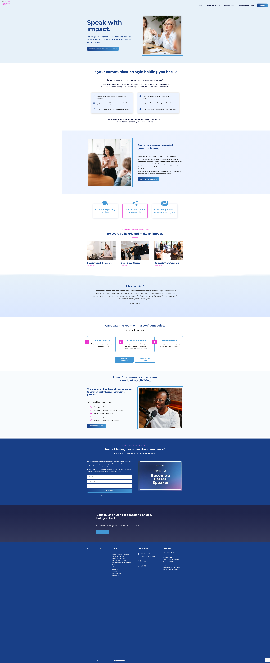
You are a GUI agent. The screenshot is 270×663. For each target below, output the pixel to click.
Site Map (115, 571)
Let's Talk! (102, 532)
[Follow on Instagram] (145, 565)
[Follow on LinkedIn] (142, 565)
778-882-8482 (145, 554)
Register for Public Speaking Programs (103, 49)
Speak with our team (145, 359)
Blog (252, 5)
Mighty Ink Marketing (119, 660)
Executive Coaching (244, 5)
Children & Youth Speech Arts (121, 562)
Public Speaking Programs (120, 554)
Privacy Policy (113, 495)
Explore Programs (124, 359)
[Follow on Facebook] (139, 565)
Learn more (91, 265)
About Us (115, 569)
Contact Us (262, 5)
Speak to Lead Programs (213, 5)
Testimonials (116, 565)
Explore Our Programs (148, 179)
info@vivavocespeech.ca (148, 556)
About (200, 5)
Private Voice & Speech (119, 560)
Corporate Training (229, 5)
